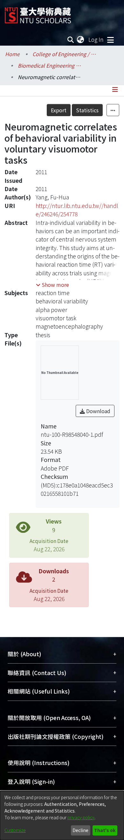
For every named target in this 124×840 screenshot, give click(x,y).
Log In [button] (96, 39)
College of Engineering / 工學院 (64, 54)
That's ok (104, 830)
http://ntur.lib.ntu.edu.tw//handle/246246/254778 (77, 210)
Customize (15, 830)
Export (58, 110)
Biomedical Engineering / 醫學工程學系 (49, 65)
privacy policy (80, 817)
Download (97, 411)
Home (12, 54)
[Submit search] (71, 39)
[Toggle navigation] (110, 39)
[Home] (38, 13)
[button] (52, 284)
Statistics (87, 110)
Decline (80, 830)
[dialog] (62, 815)
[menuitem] (80, 39)
